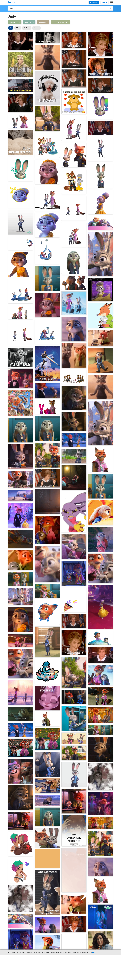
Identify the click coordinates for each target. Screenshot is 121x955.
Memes (36, 28)
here (93, 952)
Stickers (26, 28)
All (11, 28)
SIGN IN (104, 2)
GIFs (17, 28)
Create (94, 2)
